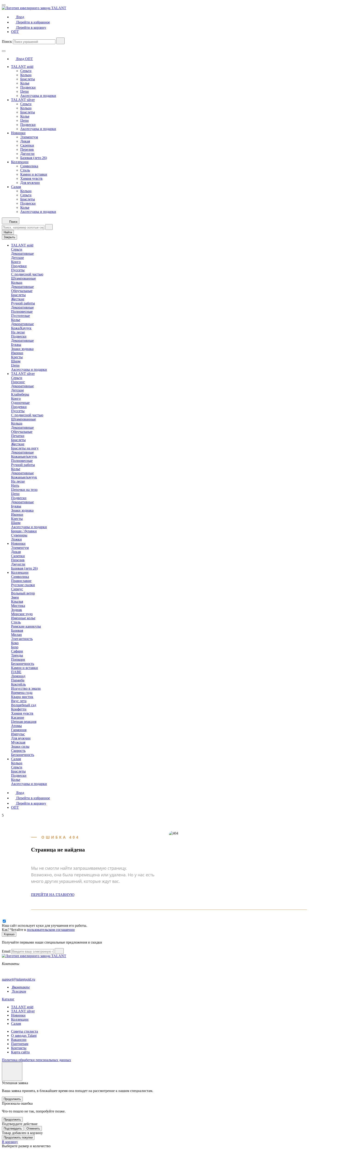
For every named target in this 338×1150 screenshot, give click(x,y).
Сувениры (19, 535)
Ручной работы (23, 303)
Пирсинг (18, 382)
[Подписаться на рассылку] (59, 951)
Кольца (26, 75)
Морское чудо (22, 614)
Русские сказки (23, 585)
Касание (17, 717)
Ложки (16, 539)
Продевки (19, 266)
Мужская (18, 742)
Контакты (18, 1048)
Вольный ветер (23, 593)
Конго (16, 262)
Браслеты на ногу (25, 448)
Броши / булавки (24, 531)
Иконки (17, 353)
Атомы (16, 726)
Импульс (18, 734)
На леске (18, 332)
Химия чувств (31, 178)
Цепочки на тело (24, 490)
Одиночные (20, 403)
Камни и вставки (33, 174)
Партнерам (19, 1044)
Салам (16, 187)
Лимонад (18, 676)
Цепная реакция (23, 722)
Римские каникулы (26, 626)
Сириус (17, 589)
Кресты (17, 357)
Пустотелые (20, 316)
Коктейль (18, 684)
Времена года (21, 693)
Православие (21, 581)
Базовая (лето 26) (33, 158)
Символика (29, 166)
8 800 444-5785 (13, 971)
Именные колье (23, 618)
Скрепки (27, 145)
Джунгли (27, 154)
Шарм (15, 361)
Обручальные (21, 291)
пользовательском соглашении (51, 930)
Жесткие (17, 299)
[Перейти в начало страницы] (12, 1071)
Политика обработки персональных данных (36, 1060)
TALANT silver (23, 100)
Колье (24, 83)
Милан (16, 635)
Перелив (27, 149)
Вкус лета (18, 701)
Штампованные (23, 278)
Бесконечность (22, 664)
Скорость (18, 751)
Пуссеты (18, 270)
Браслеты (27, 79)
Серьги (26, 71)
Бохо (14, 647)
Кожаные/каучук (24, 456)
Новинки (18, 133)
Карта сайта (20, 1052)
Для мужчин (30, 183)
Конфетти (18, 709)
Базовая (17, 630)
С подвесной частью (27, 274)
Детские (17, 258)
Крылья (17, 601)
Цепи (24, 91)
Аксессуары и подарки (38, 96)
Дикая (25, 141)
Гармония (18, 730)
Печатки (17, 436)
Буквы (16, 345)
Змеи (15, 597)
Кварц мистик (22, 697)
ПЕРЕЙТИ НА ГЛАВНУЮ (52, 895)
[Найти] (60, 41)
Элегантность (22, 639)
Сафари (17, 651)
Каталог (8, 999)
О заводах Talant (24, 1035)
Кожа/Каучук (21, 328)
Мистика (18, 606)
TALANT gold (22, 67)
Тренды (17, 655)
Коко (15, 643)
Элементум (29, 137)
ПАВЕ (16, 672)
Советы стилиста (24, 1031)
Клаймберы (20, 394)
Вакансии (18, 1040)
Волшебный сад (23, 705)
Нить (15, 485)
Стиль (25, 170)
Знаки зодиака (22, 349)
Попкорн (18, 659)
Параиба (17, 680)
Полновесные (22, 311)
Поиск (7, 41)
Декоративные (22, 253)
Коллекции (20, 162)
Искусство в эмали (26, 688)
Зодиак (16, 610)
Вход (20, 59)
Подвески (28, 87)
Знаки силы (20, 746)
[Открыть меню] (4, 5)
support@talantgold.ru (18, 979)
